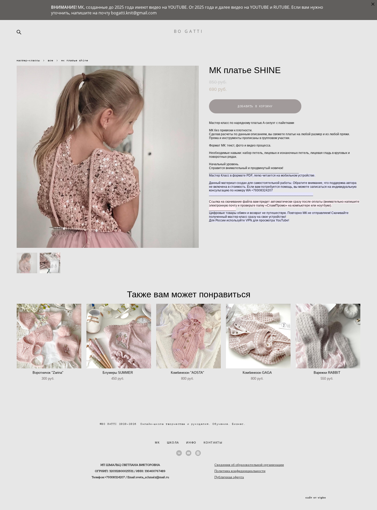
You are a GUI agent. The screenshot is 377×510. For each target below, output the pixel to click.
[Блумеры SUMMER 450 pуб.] (118, 336)
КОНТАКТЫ (213, 442)
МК (157, 442)
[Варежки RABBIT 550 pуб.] (328, 336)
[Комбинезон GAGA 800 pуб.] (258, 336)
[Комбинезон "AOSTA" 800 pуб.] (188, 336)
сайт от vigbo (315, 497)
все (50, 60)
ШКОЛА (173, 442)
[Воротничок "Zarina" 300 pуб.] (49, 336)
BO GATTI (188, 31)
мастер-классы (28, 60)
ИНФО (191, 442)
